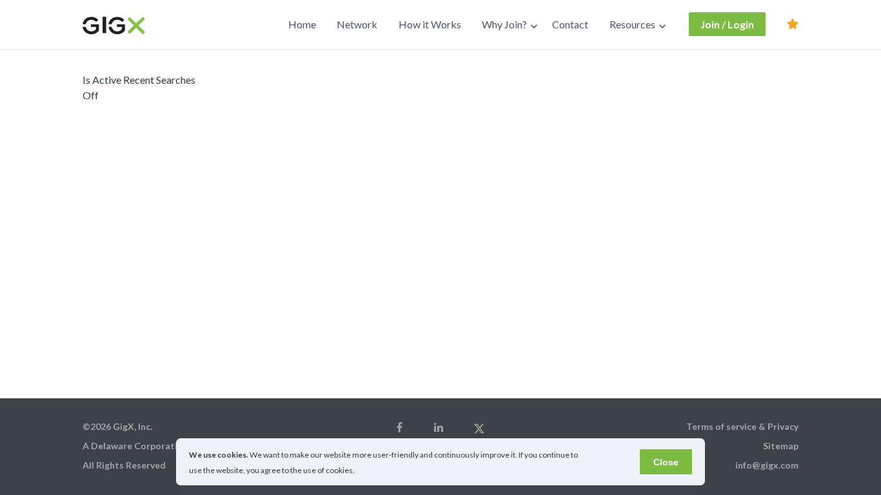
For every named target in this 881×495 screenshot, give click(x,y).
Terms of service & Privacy (742, 426)
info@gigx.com (766, 465)
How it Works (430, 24)
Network (357, 24)
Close (665, 462)
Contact (570, 24)
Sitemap (780, 445)
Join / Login (727, 24)
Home (302, 24)
